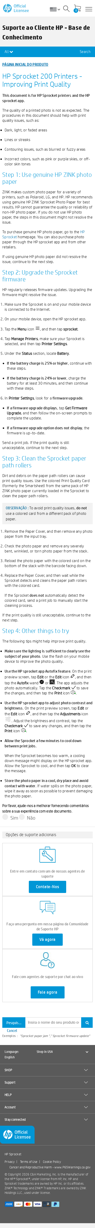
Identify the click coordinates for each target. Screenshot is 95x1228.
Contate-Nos (47, 887)
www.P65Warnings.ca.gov (72, 1167)
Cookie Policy (52, 1162)
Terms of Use (29, 1162)
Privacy (10, 1162)
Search (85, 51)
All (7, 51)
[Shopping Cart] (77, 8)
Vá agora (47, 939)
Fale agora (47, 992)
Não (31, 818)
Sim (14, 818)
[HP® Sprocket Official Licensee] (16, 8)
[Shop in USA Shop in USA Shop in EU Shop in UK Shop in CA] (56, 9)
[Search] (66, 9)
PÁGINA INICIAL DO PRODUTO (25, 64)
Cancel (12, 1030)
